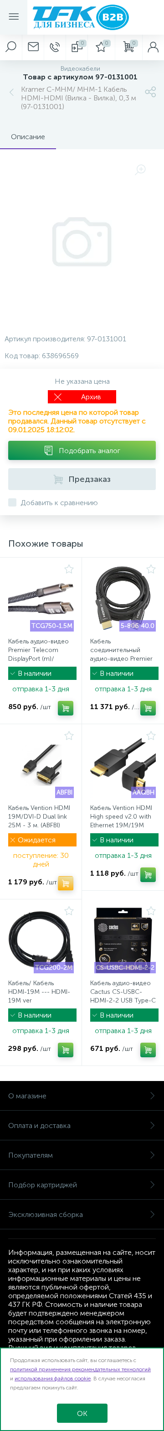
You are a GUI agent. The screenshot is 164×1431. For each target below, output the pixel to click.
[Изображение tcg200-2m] (41, 940)
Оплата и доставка (39, 1125)
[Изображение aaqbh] (123, 765)
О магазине (27, 1096)
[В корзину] (65, 708)
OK (82, 1413)
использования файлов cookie (53, 1378)
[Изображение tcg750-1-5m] (41, 599)
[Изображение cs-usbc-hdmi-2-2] (123, 940)
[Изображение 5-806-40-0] (123, 599)
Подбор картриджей (42, 1184)
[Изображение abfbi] (41, 765)
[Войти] (153, 47)
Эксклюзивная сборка (45, 1214)
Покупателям (30, 1155)
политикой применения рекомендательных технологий (80, 1369)
